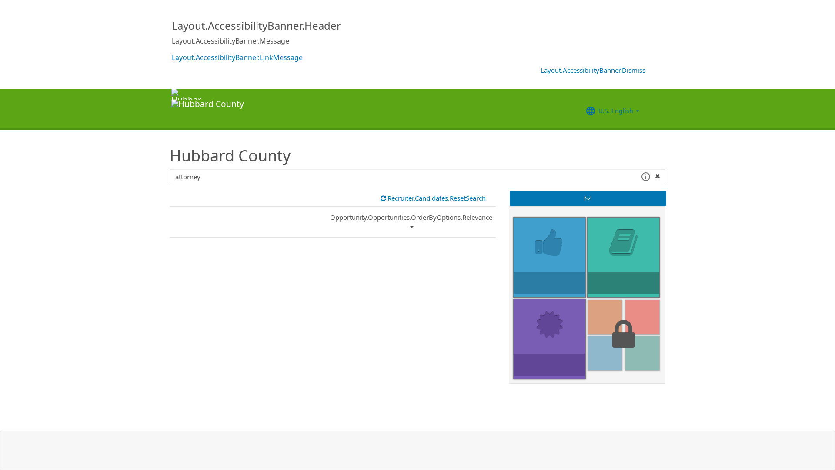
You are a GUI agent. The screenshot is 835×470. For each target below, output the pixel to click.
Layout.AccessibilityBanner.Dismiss (593, 70)
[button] (645, 176)
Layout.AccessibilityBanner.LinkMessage (237, 57)
